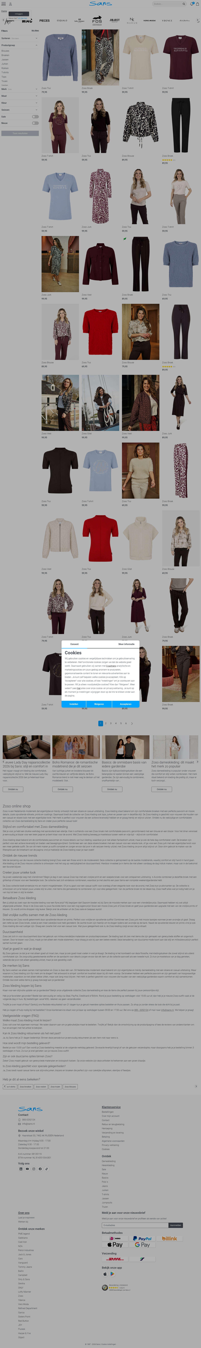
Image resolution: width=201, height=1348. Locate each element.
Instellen (74, 704)
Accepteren (125, 704)
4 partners (111, 666)
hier (79, 688)
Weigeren (99, 704)
